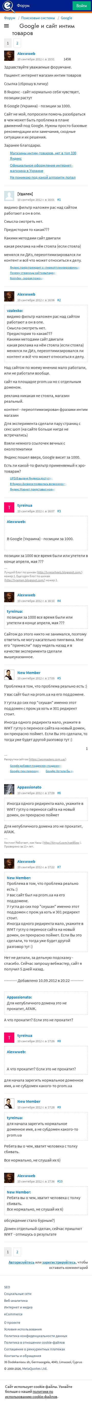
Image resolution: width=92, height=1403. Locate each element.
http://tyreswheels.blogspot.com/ (60, 572)
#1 (59, 199)
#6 (59, 793)
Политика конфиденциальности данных (35, 1336)
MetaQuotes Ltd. (34, 1368)
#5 (59, 678)
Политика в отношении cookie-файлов (34, 1342)
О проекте (12, 1322)
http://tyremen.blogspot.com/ (24, 580)
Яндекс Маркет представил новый (33, 489)
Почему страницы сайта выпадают (33, 273)
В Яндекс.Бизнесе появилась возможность (38, 484)
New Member (28, 672)
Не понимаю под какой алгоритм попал (43, 177)
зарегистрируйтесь (59, 1262)
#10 (60, 1181)
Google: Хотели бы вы (60, 771)
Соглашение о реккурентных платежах (34, 1349)
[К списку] (15, 27)
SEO (7, 1287)
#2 (59, 300)
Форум (9, 17)
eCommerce (13, 1314)
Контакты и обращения (22, 1355)
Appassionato (29, 787)
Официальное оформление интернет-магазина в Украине (41, 168)
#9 (59, 1107)
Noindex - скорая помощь (27, 278)
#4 (59, 600)
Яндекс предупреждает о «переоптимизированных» (45, 267)
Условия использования (23, 1329)
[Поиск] (67, 7)
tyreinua (24, 505)
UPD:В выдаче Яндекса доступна (31, 478)
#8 (59, 1041)
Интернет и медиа (18, 1307)
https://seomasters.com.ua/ (47, 759)
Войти (81, 6)
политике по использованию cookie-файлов (31, 1394)
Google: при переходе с (25, 771)
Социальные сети (17, 1293)
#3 (59, 511)
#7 (59, 867)
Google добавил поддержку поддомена (36, 766)
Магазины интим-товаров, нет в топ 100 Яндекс (43, 155)
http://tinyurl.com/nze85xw (61, 842)
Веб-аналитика (16, 1300)
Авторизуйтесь (21, 1262)
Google (66, 17)
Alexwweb (26, 53)
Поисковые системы (38, 17)
